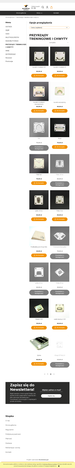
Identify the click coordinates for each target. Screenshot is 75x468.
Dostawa (8, 443)
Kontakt (8, 452)
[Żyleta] (39, 344)
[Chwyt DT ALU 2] (59, 344)
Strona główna (10, 425)
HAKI (7, 34)
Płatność (8, 439)
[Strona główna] (26, 7)
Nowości (8, 58)
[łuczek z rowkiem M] (39, 56)
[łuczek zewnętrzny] (59, 91)
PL (32, 8)
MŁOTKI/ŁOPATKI (12, 37)
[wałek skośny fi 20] (59, 308)
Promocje (9, 61)
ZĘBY (7, 30)
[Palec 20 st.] (59, 163)
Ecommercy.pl (43, 459)
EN (35, 8)
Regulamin (9, 430)
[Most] (59, 127)
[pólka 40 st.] (39, 272)
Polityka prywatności (13, 434)
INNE (7, 51)
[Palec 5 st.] (59, 199)
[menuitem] (21, 13)
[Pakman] (39, 163)
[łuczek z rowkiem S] (59, 56)
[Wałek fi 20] (39, 308)
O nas (7, 421)
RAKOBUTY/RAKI (11, 41)
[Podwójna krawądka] (59, 236)
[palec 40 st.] (39, 199)
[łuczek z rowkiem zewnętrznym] (39, 91)
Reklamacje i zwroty (12, 448)
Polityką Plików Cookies (50, 464)
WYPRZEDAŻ (10, 54)
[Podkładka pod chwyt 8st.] (39, 236)
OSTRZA (8, 27)
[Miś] (39, 127)
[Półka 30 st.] (59, 272)
